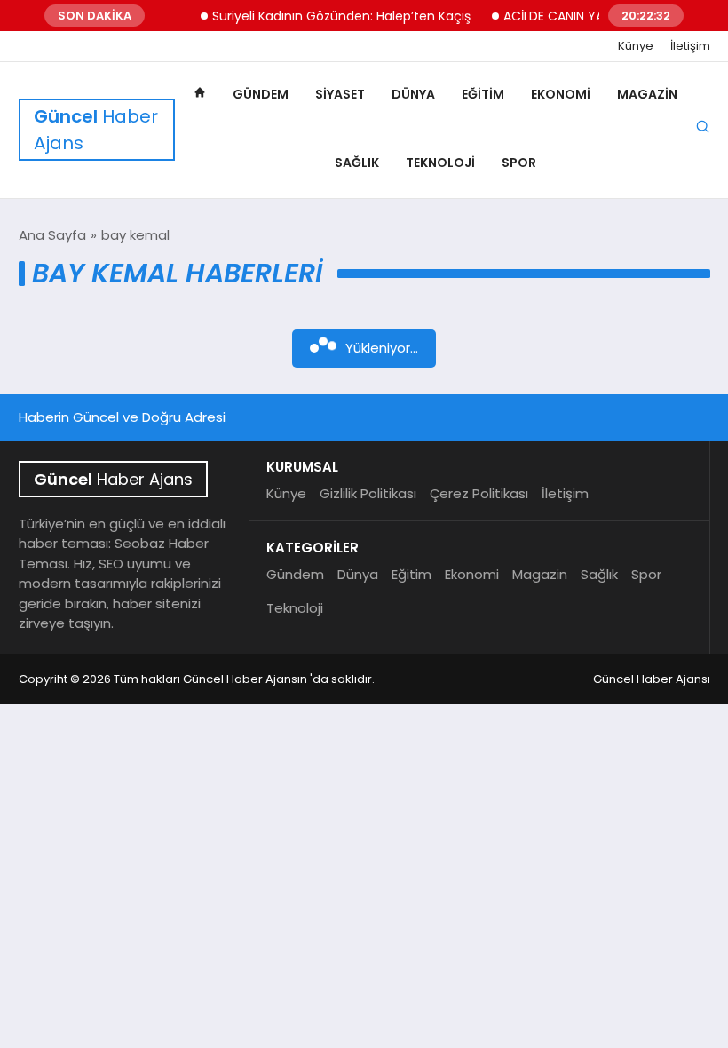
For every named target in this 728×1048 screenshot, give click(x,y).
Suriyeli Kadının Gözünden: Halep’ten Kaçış (331, 16)
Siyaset (340, 94)
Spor (519, 162)
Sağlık (357, 162)
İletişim (690, 46)
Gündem (261, 94)
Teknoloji (440, 162)
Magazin (647, 94)
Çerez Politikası (479, 493)
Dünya (413, 94)
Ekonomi (560, 94)
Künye (635, 46)
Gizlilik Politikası (368, 493)
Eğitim (483, 94)
